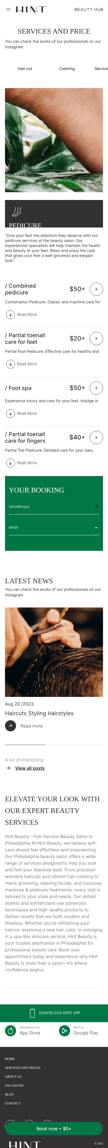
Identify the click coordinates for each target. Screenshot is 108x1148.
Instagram (14, 47)
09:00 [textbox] (13, 527)
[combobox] (54, 527)
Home (10, 1059)
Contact (12, 1103)
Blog (9, 1094)
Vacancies (14, 1085)
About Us (13, 1077)
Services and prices (22, 1068)
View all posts (30, 768)
